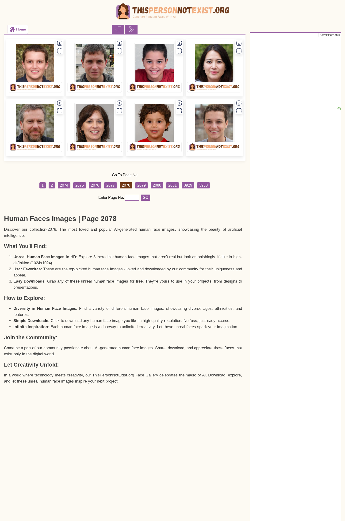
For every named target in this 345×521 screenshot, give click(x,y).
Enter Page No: (111, 197)
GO (145, 197)
